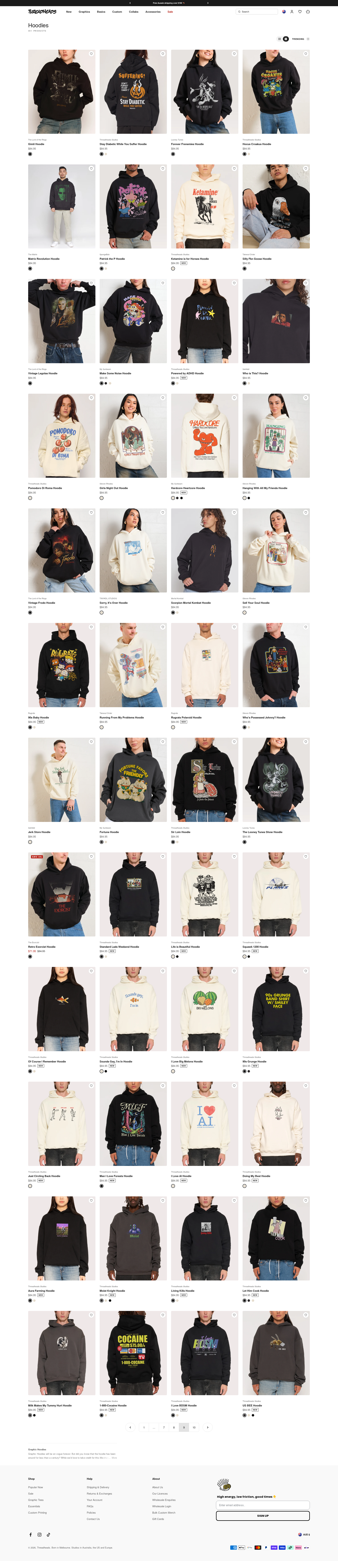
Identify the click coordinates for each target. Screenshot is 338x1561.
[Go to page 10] (208, 1427)
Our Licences (160, 1493)
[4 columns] (286, 39)
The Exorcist (33, 942)
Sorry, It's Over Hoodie (114, 603)
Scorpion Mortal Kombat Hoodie (191, 603)
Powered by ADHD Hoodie (187, 373)
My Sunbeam (105, 369)
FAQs (90, 1506)
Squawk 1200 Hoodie (255, 947)
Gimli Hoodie (36, 144)
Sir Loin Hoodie (180, 832)
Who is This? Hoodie (255, 373)
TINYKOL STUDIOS (108, 598)
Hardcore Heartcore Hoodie (188, 488)
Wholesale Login (161, 1506)
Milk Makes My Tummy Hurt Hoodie (50, 1405)
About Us (157, 1487)
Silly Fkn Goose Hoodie (257, 259)
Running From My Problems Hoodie (122, 717)
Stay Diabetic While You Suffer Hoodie (123, 144)
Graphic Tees (36, 1500)
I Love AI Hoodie (181, 1176)
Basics (101, 12)
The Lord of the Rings (37, 139)
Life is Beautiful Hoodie (185, 947)
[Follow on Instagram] (39, 1534)
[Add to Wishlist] (91, 54)
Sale (170, 12)
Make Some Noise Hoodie (115, 373)
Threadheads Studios (109, 139)
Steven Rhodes (106, 483)
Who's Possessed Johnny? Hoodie (264, 717)
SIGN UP (263, 1516)
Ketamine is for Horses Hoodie (190, 259)
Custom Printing (37, 1512)
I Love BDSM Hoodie (184, 1405)
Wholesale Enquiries (164, 1500)
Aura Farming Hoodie (41, 1291)
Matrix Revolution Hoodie (44, 259)
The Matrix (32, 254)
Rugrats (31, 713)
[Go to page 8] (130, 1427)
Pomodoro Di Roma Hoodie (45, 488)
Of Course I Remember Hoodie (47, 1061)
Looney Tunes (177, 139)
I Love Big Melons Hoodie (187, 1061)
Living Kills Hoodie (182, 1291)
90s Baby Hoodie (38, 717)
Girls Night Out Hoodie (114, 488)
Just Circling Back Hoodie (44, 1176)
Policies (91, 1512)
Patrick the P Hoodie (112, 259)
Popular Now (35, 1487)
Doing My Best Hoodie (256, 1176)
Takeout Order (249, 254)
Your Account (94, 1500)
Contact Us (93, 1519)
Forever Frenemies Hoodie (187, 144)
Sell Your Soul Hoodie (256, 603)
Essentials (34, 1506)
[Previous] (130, 3)
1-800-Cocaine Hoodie (113, 1405)
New (69, 12)
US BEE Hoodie (252, 1405)
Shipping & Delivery (98, 1487)
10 (194, 1427)
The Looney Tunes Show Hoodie (262, 832)
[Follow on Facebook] (30, 1534)
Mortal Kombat (177, 598)
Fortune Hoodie (109, 832)
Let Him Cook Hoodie (256, 1291)
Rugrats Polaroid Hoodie (186, 717)
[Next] (208, 3)
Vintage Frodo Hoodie (41, 603)
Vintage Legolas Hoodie (42, 373)
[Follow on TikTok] (48, 1534)
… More (113, 1457)
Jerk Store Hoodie (39, 832)
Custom (117, 12)
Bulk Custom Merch (163, 1512)
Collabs (133, 12)
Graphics (84, 12)
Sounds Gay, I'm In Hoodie (116, 1061)
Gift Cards (158, 1519)
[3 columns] (280, 39)
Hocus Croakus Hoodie (257, 144)
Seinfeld (246, 369)
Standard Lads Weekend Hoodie (119, 947)
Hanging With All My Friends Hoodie (265, 488)
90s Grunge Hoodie (254, 1061)
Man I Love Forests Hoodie (116, 1176)
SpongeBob (104, 254)
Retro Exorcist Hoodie (41, 947)
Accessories (153, 12)
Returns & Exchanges (99, 1493)
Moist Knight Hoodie (112, 1291)
